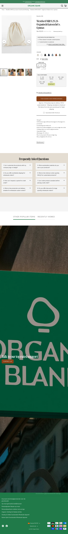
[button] (62, 6)
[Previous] (4, 41)
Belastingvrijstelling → (58, 31)
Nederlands (33, 526)
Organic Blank (36, 529)
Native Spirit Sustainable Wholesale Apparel (14, 517)
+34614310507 (28, 1)
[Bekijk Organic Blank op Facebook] (6, 526)
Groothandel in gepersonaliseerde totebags (48, 493)
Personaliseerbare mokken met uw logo (13, 509)
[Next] (29, 41)
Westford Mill (39, 16)
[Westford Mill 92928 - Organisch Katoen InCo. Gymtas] (3, 72)
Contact (51, 84)
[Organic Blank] (34, 5)
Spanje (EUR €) (34, 523)
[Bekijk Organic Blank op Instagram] (3, 526)
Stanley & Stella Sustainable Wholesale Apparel (15, 514)
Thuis (3, 9)
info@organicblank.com (40, 1)
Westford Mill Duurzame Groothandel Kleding (17, 9)
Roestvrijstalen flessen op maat (11, 506)
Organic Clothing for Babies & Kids (12, 512)
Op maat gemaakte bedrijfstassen (12, 503)
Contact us (7, 361)
